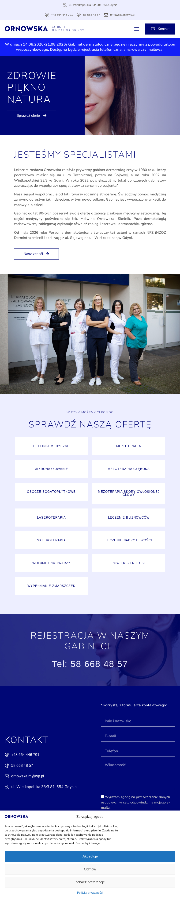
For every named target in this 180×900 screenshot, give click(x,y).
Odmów (90, 869)
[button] (137, 29)
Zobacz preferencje (90, 882)
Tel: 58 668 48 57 (90, 664)
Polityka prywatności (90, 892)
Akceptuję (90, 856)
